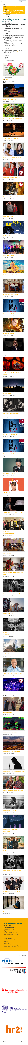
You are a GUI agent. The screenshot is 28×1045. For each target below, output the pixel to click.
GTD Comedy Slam (8, 493)
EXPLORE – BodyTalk (9, 693)
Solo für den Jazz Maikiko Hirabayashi (13, 512)
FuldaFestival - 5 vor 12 (9, 810)
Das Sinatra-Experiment (9, 473)
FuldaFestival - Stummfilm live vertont (13, 771)
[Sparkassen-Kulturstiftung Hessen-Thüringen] (14, 985)
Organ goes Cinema (8, 333)
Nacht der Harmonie (8, 235)
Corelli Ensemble (7, 712)
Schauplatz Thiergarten (9, 99)
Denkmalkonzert (7, 553)
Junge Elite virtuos (8, 911)
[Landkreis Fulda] (14, 970)
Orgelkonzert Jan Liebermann (11, 138)
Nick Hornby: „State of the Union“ (12, 157)
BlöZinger (5, 851)
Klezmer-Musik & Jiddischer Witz (12, 891)
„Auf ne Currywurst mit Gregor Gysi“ (13, 673)
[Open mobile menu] (1, 1)
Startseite (19, 52)
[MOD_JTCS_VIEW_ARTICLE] (14, 110)
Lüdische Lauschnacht (9, 216)
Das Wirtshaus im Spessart (10, 314)
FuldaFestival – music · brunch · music (13, 654)
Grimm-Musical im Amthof (10, 294)
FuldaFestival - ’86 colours (10, 732)
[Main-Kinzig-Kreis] (14, 961)
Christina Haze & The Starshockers (12, 593)
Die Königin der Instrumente (10, 196)
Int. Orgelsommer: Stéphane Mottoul (13, 353)
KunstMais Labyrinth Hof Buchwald (12, 118)
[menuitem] (4, 4)
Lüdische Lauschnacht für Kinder (12, 177)
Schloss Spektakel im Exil (10, 275)
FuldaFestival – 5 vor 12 (9, 613)
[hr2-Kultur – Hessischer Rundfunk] (14, 1025)
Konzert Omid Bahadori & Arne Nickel (13, 790)
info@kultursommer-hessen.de (11, 934)
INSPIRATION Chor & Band (10, 255)
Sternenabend (7, 393)
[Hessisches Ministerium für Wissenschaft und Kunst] (14, 1005)
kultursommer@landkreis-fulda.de (12, 946)
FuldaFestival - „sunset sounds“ (11, 751)
